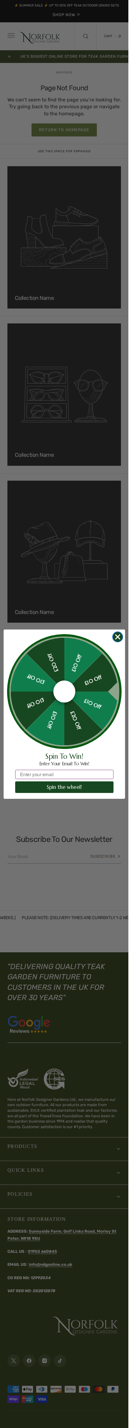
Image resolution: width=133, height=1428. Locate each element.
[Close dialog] (118, 637)
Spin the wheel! (64, 787)
